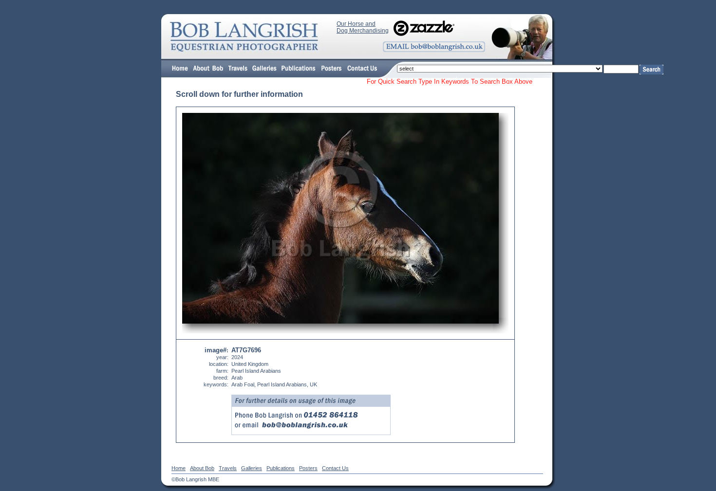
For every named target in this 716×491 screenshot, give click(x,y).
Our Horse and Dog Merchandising (363, 27)
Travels (228, 468)
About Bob (202, 468)
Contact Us (335, 468)
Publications (280, 468)
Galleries (251, 468)
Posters (308, 468)
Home (178, 468)
